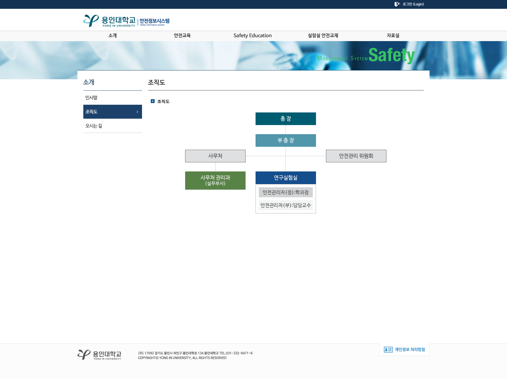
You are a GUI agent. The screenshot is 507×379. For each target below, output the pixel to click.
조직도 (112, 112)
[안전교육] (183, 36)
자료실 (393, 36)
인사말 (112, 98)
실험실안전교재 (323, 36)
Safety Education (253, 36)
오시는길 (112, 126)
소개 (112, 36)
